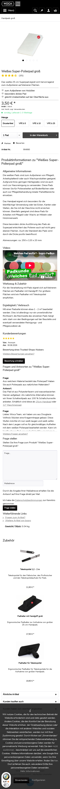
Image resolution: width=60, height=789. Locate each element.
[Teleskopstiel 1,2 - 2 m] (30, 557)
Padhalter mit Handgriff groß (30, 616)
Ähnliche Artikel (11, 694)
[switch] (6, 784)
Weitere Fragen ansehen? (15, 434)
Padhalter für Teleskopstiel (30, 663)
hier (56, 760)
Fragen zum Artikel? (15, 517)
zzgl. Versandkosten (17, 109)
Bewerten (19, 143)
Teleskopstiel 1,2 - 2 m (30, 569)
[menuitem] (8, 10)
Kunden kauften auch (13, 701)
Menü (11, 10)
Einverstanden (21, 780)
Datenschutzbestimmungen (28, 500)
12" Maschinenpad (12, 405)
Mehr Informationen (30, 771)
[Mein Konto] (48, 10)
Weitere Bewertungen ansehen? (18, 353)
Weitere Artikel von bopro (18, 520)
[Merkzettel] (42, 10)
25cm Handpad (43, 401)
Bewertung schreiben (13, 361)
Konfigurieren (38, 780)
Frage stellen (9, 508)
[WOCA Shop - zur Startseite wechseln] (10, 3)
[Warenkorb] (55, 10)
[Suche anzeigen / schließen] (35, 10)
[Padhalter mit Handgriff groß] (30, 603)
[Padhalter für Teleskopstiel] (30, 650)
